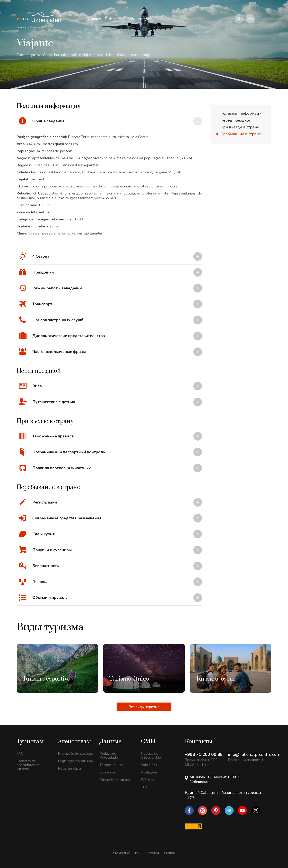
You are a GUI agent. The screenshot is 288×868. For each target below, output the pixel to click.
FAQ (20, 753)
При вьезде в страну (239, 127)
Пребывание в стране (240, 134)
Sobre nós (108, 772)
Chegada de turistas (115, 780)
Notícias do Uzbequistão (151, 755)
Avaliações (149, 772)
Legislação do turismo (75, 761)
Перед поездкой (235, 120)
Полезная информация (242, 113)
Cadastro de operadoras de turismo (28, 765)
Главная (22, 27)
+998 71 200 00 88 (204, 754)
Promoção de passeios (75, 753)
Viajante (35, 27)
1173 (189, 798)
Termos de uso (111, 765)
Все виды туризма (144, 706)
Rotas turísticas (70, 768)
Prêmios (147, 780)
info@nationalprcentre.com (254, 754)
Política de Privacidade (109, 755)
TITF (144, 787)
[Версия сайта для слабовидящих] (250, 19)
